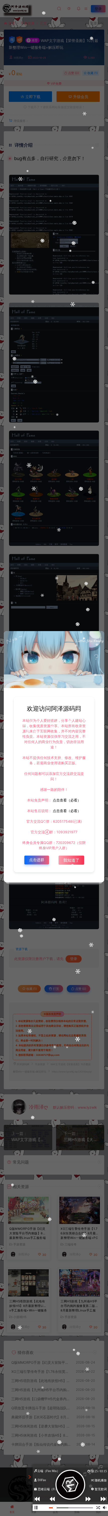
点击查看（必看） (66, 800)
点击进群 (36, 859)
